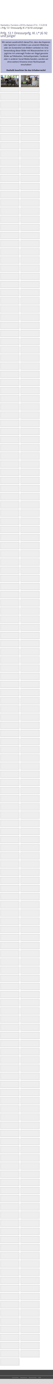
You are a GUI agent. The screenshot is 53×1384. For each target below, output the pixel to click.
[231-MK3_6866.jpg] (2, 1028)
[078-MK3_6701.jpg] (22, 400)
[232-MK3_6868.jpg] (22, 1028)
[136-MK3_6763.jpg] (22, 637)
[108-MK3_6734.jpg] (22, 522)
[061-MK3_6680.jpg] (2, 335)
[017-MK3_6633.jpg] (2, 155)
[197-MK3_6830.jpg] (2, 890)
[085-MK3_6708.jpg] (2, 433)
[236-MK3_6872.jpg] (22, 1045)
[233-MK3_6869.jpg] (2, 1037)
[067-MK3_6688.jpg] (2, 359)
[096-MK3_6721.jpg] (22, 473)
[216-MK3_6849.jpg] (22, 963)
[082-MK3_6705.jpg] (22, 416)
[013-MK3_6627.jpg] (2, 139)
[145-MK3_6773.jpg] (2, 677)
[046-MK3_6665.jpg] (22, 269)
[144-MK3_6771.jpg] (22, 669)
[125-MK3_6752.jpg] (2, 596)
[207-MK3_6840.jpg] (2, 930)
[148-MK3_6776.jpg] (22, 686)
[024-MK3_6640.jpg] (22, 179)
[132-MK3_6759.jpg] (22, 620)
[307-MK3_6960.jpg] (2, 1339)
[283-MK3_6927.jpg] (2, 1241)
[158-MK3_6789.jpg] (22, 726)
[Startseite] (6, 3)
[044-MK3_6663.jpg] (22, 261)
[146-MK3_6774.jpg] (22, 677)
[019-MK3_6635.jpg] (2, 163)
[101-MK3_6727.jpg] (2, 498)
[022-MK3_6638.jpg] (22, 171)
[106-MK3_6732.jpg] (22, 514)
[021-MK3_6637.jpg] (2, 171)
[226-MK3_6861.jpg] (22, 1004)
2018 (22, 25)
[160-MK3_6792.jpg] (22, 735)
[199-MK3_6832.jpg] (2, 898)
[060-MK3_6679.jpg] (22, 326)
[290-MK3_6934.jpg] (22, 1265)
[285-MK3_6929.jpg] (2, 1249)
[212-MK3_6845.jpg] (22, 947)
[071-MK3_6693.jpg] (2, 375)
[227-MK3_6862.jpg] (2, 1012)
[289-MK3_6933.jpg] (2, 1265)
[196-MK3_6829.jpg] (22, 881)
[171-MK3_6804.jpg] (2, 783)
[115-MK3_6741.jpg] (2, 555)
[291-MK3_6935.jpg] (2, 1273)
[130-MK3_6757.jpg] (22, 612)
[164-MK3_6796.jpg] (22, 751)
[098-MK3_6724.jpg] (22, 481)
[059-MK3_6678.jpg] (2, 326)
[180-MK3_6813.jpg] (22, 816)
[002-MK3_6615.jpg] (30, 87)
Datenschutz (33, 1377)
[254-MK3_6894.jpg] (22, 1118)
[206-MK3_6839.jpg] (22, 922)
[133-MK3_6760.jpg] (2, 628)
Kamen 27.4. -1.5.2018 (37, 25)
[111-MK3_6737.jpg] (2, 539)
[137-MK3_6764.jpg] (2, 645)
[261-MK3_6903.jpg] (2, 1151)
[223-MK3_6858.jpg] (2, 996)
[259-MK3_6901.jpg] (2, 1143)
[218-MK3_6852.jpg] (22, 971)
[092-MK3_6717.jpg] (22, 457)
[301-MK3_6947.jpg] (2, 1314)
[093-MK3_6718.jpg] (2, 465)
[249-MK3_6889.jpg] (2, 1102)
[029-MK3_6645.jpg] (2, 204)
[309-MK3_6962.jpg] (2, 1347)
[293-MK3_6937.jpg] (2, 1281)
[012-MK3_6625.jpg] (22, 131)
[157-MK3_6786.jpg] (2, 726)
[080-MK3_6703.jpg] (22, 408)
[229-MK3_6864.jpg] (2, 1020)
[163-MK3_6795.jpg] (2, 751)
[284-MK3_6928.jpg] (22, 1241)
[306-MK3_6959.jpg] (22, 1330)
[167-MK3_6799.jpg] (2, 767)
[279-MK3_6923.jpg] (2, 1224)
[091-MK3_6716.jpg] (2, 457)
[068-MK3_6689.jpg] (22, 359)
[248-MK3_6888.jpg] (22, 1094)
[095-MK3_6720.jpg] (2, 473)
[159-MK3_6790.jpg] (2, 735)
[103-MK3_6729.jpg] (2, 506)
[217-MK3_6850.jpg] (2, 971)
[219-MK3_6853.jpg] (2, 979)
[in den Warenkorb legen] (17, 90)
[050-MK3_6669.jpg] (22, 286)
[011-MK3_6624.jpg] (2, 131)
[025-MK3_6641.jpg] (2, 188)
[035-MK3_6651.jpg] (2, 228)
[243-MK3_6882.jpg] (2, 1077)
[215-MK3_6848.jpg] (2, 963)
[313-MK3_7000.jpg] (2, 1363)
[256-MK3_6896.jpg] (22, 1126)
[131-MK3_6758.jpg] (2, 620)
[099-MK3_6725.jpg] (2, 490)
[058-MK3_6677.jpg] (22, 318)
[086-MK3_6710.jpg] (22, 433)
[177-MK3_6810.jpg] (2, 808)
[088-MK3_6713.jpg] (22, 441)
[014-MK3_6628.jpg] (22, 139)
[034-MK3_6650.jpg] (22, 220)
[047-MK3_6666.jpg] (2, 277)
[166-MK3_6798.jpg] (22, 759)
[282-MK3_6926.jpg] (22, 1232)
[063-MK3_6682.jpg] (2, 343)
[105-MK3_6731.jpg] (2, 514)
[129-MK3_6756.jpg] (2, 612)
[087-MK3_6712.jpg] (2, 441)
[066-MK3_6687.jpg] (22, 351)
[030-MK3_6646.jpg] (22, 204)
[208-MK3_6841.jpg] (22, 930)
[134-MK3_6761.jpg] (22, 628)
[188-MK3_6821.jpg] (22, 849)
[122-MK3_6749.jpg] (22, 579)
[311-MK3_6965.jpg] (2, 1355)
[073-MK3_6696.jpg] (2, 384)
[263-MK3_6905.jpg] (2, 1159)
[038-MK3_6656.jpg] (22, 237)
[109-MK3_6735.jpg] (2, 530)
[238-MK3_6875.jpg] (22, 1053)
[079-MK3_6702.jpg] (2, 408)
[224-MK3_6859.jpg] (22, 996)
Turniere (14, 25)
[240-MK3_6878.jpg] (22, 1061)
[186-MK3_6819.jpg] (22, 841)
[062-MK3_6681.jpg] (22, 335)
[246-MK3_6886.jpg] (22, 1085)
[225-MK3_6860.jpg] (2, 1004)
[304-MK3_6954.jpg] (22, 1322)
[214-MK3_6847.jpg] (22, 955)
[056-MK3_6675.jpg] (22, 310)
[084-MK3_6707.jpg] (22, 424)
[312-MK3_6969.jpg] (22, 1355)
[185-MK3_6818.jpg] (2, 841)
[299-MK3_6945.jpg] (2, 1306)
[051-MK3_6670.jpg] (2, 294)
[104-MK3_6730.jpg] (22, 506)
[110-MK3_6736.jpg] (22, 530)
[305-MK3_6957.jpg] (2, 1330)
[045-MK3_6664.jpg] (2, 269)
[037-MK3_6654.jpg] (2, 237)
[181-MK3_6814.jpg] (2, 824)
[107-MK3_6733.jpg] (2, 522)
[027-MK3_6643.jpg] (2, 196)
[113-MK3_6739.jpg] (2, 547)
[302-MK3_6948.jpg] (22, 1314)
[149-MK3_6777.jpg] (2, 694)
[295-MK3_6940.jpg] (2, 1290)
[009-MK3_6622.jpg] (2, 122)
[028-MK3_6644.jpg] (22, 196)
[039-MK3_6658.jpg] (2, 245)
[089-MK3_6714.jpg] (2, 449)
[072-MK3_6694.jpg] (22, 375)
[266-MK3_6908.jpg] (22, 1167)
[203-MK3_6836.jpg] (2, 914)
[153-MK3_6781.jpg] (2, 710)
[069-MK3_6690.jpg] (2, 367)
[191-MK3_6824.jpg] (2, 865)
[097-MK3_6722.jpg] (2, 481)
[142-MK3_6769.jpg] (22, 661)
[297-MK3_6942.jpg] (2, 1298)
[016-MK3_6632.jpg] (22, 147)
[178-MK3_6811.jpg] (22, 808)
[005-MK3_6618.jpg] (2, 106)
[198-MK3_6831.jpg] (22, 890)
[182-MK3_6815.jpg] (22, 824)
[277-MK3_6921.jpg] (2, 1216)
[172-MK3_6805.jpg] (22, 783)
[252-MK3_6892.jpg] (22, 1110)
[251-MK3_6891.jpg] (2, 1110)
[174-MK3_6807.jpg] (22, 792)
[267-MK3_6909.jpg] (2, 1175)
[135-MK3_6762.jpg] (2, 637)
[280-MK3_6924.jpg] (22, 1224)
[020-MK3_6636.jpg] (22, 163)
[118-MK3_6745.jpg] (22, 563)
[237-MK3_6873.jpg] (2, 1053)
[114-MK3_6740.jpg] (22, 547)
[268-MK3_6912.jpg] (22, 1175)
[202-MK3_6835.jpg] (22, 906)
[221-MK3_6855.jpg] (2, 988)
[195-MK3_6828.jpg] (2, 881)
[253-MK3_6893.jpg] (2, 1118)
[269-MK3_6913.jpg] (2, 1183)
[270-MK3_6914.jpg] (22, 1183)
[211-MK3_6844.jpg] (2, 947)
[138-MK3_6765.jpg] (22, 645)
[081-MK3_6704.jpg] (2, 416)
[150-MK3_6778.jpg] (22, 694)
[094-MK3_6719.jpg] (22, 465)
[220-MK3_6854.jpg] (22, 979)
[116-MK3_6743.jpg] (22, 555)
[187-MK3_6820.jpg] (2, 849)
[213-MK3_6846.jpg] (2, 955)
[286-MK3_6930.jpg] (22, 1249)
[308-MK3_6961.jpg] (22, 1339)
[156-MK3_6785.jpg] (22, 718)
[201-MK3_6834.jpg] (2, 906)
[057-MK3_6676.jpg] (2, 318)
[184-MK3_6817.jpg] (22, 832)
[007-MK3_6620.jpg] (2, 114)
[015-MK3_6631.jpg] (2, 147)
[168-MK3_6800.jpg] (22, 767)
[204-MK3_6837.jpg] (22, 914)
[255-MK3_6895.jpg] (2, 1126)
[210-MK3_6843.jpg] (22, 939)
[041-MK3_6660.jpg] (2, 253)
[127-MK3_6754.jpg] (2, 604)
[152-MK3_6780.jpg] (22, 702)
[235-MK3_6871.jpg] (2, 1045)
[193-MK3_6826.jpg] (2, 873)
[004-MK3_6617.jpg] (22, 98)
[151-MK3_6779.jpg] (2, 702)
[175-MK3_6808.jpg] (2, 800)
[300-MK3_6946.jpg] (22, 1306)
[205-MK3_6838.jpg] (2, 922)
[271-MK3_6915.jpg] (2, 1192)
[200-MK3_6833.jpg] (22, 898)
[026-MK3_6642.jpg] (22, 188)
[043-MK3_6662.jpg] (2, 261)
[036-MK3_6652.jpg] (22, 228)
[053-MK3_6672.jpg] (2, 302)
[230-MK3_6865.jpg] (22, 1020)
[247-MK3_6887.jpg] (2, 1094)
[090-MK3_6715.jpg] (22, 449)
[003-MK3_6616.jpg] (2, 98)
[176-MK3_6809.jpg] (22, 800)
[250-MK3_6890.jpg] (22, 1102)
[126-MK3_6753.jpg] (22, 596)
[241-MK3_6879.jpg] (2, 1069)
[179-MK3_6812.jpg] (2, 816)
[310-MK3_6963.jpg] (22, 1347)
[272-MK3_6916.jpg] (22, 1192)
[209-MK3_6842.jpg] (2, 939)
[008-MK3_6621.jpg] (22, 114)
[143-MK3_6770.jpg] (2, 669)
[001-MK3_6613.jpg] (10, 87)
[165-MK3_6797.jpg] (2, 759)
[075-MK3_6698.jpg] (2, 392)
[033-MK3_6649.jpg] (2, 220)
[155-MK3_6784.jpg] (2, 718)
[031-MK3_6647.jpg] (2, 212)
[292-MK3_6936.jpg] (22, 1273)
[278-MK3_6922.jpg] (22, 1216)
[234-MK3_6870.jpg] (22, 1037)
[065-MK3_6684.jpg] (2, 351)
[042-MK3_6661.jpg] (22, 253)
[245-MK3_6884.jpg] (2, 1085)
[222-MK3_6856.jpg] (22, 988)
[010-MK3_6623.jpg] (22, 122)
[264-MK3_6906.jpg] (22, 1159)
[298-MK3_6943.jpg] (22, 1298)
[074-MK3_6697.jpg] (22, 384)
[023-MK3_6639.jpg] (2, 179)
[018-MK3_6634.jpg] (22, 155)
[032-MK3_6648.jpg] (22, 212)
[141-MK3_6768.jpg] (2, 661)
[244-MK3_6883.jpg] (22, 1077)
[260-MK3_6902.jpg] (22, 1143)
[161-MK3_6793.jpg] (2, 743)
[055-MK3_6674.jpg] (2, 310)
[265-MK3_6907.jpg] (2, 1167)
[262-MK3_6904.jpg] (22, 1151)
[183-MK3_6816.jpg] (2, 832)
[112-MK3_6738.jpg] (22, 539)
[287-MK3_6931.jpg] (2, 1257)
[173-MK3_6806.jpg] (2, 792)
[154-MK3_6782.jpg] (22, 710)
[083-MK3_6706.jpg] (2, 424)
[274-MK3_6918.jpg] (22, 1200)
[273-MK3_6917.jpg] (2, 1200)
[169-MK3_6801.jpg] (2, 775)
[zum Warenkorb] (29, 3)
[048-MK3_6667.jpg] (22, 277)
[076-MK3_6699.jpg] (22, 392)
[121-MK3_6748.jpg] (2, 579)
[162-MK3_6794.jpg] (22, 743)
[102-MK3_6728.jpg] (22, 498)
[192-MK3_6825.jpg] (22, 865)
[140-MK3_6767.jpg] (22, 653)
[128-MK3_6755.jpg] (22, 604)
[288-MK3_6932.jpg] (22, 1257)
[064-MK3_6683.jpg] (22, 343)
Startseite (5, 25)
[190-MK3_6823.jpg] (22, 857)
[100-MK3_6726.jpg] (22, 490)
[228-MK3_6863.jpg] (22, 1012)
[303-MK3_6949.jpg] (2, 1322)
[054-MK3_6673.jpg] (22, 302)
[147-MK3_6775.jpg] (2, 686)
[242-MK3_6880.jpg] (22, 1069)
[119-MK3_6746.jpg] (2, 571)
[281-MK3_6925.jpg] (2, 1232)
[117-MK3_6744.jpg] (2, 563)
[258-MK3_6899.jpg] (22, 1134)
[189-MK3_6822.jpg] (2, 857)
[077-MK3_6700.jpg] (2, 400)
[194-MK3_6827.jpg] (22, 873)
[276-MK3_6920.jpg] (22, 1208)
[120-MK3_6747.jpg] (22, 571)
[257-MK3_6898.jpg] (2, 1134)
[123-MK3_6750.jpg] (2, 588)
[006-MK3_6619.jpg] (22, 106)
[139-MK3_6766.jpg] (2, 653)
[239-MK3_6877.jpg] (2, 1061)
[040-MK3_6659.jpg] (22, 245)
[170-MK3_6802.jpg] (22, 775)
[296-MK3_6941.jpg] (22, 1290)
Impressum (23, 1377)
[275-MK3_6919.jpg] (2, 1208)
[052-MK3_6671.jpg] (22, 294)
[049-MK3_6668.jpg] (2, 286)
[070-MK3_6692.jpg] (22, 367)
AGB (39, 1377)
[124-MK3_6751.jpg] (22, 588)
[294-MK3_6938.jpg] (22, 1281)
